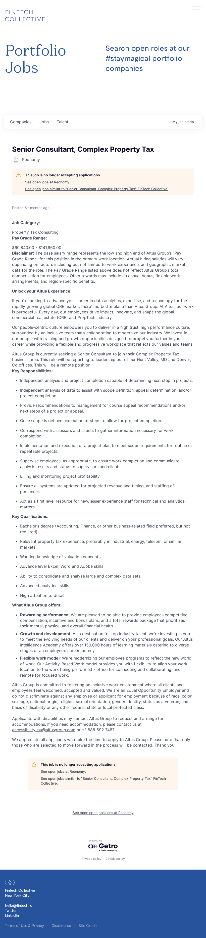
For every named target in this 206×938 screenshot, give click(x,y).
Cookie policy (115, 859)
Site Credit (88, 925)
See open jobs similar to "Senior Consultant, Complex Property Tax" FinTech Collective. (96, 189)
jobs (44, 121)
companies (20, 121)
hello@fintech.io (18, 905)
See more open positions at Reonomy (103, 812)
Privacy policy (91, 859)
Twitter (11, 910)
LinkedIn (12, 915)
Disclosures (62, 925)
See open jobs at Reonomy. (47, 182)
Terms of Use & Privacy (25, 925)
